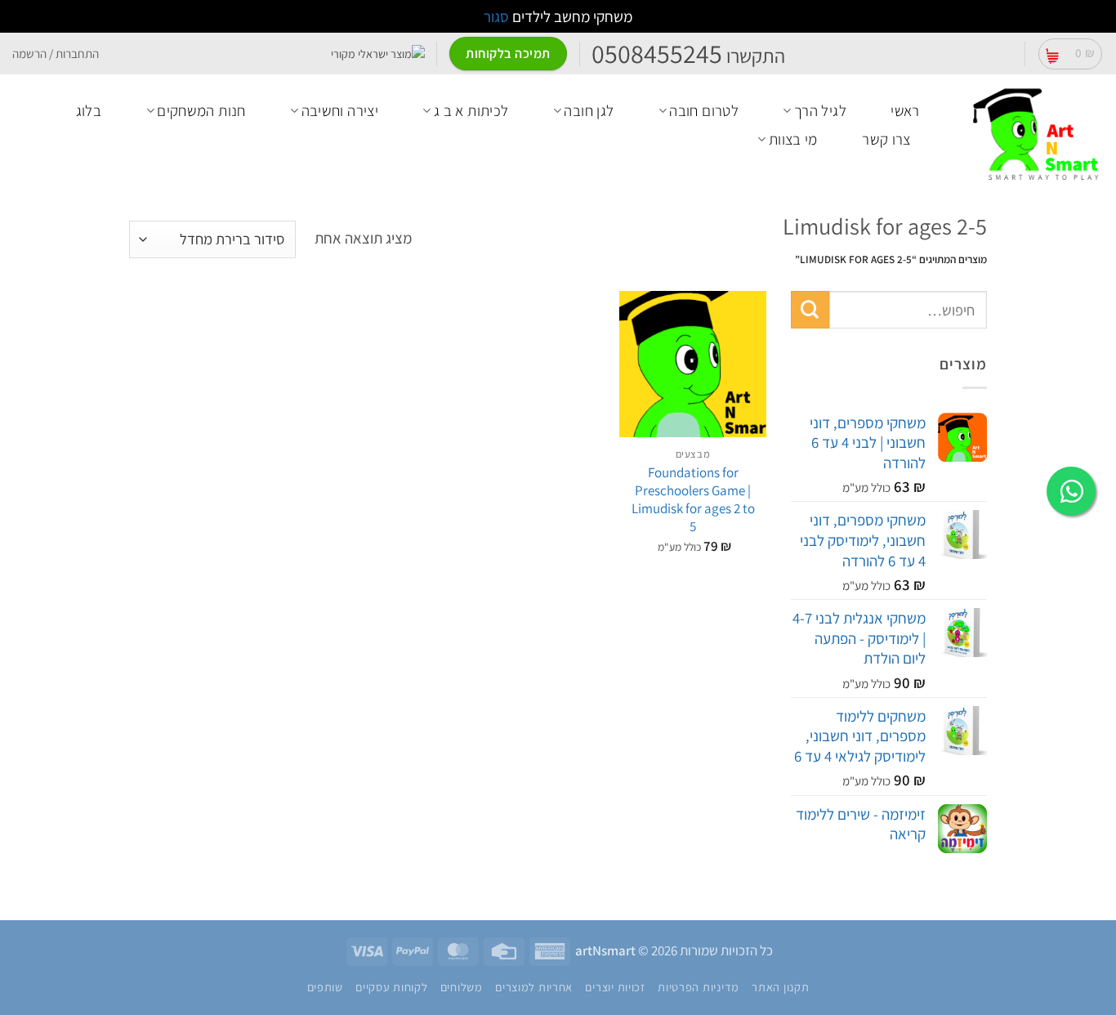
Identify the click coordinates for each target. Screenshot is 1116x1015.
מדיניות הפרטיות (698, 987)
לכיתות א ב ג (471, 110)
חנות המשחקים (201, 110)
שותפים (325, 987)
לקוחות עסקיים (391, 987)
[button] (1070, 53)
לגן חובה (589, 110)
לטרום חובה (704, 110)
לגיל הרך (820, 110)
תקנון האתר (780, 987)
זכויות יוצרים (615, 987)
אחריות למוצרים (534, 987)
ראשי (905, 110)
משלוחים (461, 987)
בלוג (89, 110)
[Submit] (810, 310)
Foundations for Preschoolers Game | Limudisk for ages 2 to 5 (693, 499)
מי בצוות (793, 139)
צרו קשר (886, 139)
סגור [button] (496, 16)
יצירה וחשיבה (340, 110)
